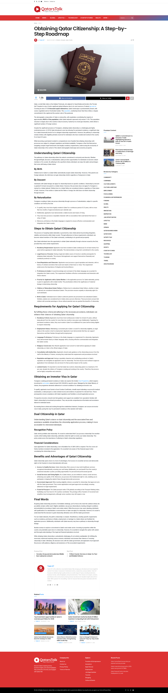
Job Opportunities (110, 217)
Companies (107, 181)
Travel (106, 261)
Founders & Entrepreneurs (113, 197)
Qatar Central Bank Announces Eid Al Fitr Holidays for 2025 (43, 638)
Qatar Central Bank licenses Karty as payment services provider (120, 662)
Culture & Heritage (110, 187)
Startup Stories (86, 18)
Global (52, 18)
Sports (106, 247)
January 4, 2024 (120, 165)
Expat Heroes (89, 667)
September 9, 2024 (121, 145)
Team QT (41, 40)
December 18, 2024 (120, 155)
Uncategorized (109, 264)
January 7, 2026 (46, 621)
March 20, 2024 (51, 40)
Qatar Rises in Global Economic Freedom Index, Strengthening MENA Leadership (66, 638)
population (67, 111)
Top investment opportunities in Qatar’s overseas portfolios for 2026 (48, 618)
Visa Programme (84, 381)
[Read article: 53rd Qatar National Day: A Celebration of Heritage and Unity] (109, 152)
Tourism (106, 257)
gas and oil (93, 106)
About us (46, 1)
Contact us (52, 1)
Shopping (107, 244)
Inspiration (107, 214)
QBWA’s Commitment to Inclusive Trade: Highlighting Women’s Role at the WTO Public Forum (124, 139)
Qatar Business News (111, 231)
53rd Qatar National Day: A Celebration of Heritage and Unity (124, 151)
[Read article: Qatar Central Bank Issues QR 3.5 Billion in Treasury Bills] (109, 162)
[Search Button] (132, 17)
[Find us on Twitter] (36, 1)
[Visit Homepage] (48, 9)
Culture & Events (41, 633)
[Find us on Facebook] (34, 1)
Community (107, 177)
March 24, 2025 (68, 642)
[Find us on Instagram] (39, 1)
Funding (106, 201)
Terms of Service (65, 670)
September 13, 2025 (81, 621)
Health (98, 18)
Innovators (107, 211)
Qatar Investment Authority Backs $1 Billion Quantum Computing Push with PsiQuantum (83, 618)
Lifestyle (61, 18)
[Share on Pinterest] (128, 98)
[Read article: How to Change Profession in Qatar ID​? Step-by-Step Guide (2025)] (90, 630)
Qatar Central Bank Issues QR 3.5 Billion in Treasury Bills (123, 161)
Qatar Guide (69, 40)
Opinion (106, 227)
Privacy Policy (64, 667)
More (105, 18)
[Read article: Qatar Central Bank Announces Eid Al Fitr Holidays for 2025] (44, 630)
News (44, 18)
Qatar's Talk (108, 237)
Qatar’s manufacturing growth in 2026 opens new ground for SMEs (121, 667)
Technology (73, 18)
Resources (107, 241)
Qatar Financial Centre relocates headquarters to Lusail (119, 672)
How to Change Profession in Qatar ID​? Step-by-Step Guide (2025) (89, 638)
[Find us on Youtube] (41, 1)
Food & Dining (108, 194)
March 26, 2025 (45, 641)
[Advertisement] (102, 9)
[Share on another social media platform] (132, 98)
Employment (85, 633)
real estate (46, 383)
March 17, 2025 (91, 642)
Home (37, 18)
